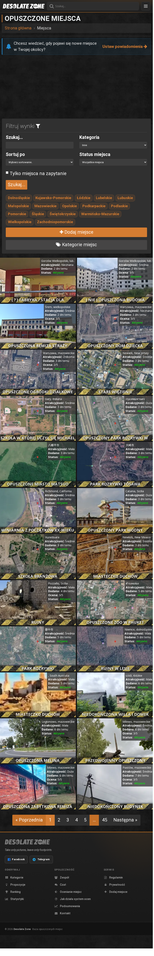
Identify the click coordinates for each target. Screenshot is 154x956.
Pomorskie (17, 214)
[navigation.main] (145, 6)
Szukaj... (14, 137)
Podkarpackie (93, 206)
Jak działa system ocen (75, 899)
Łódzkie (83, 198)
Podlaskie (119, 206)
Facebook (18, 859)
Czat (63, 884)
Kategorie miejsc (79, 244)
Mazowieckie (45, 206)
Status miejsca (94, 154)
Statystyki (17, 899)
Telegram (43, 859)
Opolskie (69, 206)
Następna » (125, 820)
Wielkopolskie (19, 222)
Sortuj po (15, 154)
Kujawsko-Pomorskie (53, 198)
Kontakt (65, 913)
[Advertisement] (76, 87)
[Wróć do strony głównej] (24, 6)
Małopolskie (18, 206)
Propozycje (17, 884)
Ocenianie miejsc (71, 891)
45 (104, 820)
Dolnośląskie (19, 198)
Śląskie (38, 214)
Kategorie (16, 877)
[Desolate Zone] (27, 842)
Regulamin (116, 877)
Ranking (15, 891)
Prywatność (117, 884)
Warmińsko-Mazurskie (100, 214)
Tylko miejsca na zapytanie (38, 173)
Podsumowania (70, 906)
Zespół (64, 877)
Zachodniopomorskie (55, 222)
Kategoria (89, 137)
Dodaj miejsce (78, 232)
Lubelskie (104, 198)
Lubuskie (125, 198)
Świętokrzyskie (63, 214)
